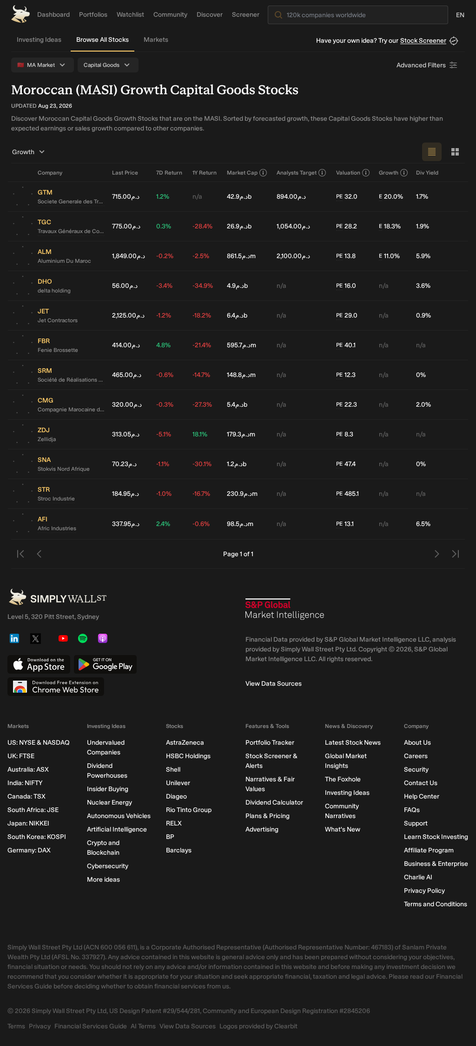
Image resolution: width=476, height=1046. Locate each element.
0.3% (163, 226)
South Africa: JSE (33, 810)
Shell (173, 769)
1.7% (422, 197)
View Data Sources (273, 684)
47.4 (346, 464)
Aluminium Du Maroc (64, 261)
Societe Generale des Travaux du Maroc (71, 201)
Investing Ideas (39, 40)
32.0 (346, 197)
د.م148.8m (241, 375)
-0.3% (164, 405)
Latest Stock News (353, 743)
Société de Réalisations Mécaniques (71, 380)
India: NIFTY (24, 783)
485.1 (347, 494)
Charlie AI (418, 877)
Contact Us (420, 783)
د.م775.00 (126, 226)
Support (416, 823)
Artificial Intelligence (117, 829)
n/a (197, 197)
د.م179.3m (241, 434)
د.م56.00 (125, 286)
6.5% (423, 524)
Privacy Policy (424, 891)
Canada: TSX (26, 796)
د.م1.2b (236, 464)
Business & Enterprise (436, 864)
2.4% (163, 524)
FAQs (412, 810)
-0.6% (164, 375)
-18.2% (201, 315)
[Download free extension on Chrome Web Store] (55, 686)
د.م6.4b (237, 315)
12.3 (346, 375)
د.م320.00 (127, 405)
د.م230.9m (242, 494)
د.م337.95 (125, 524)
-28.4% (202, 226)
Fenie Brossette (58, 350)
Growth (23, 152)
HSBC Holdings (188, 756)
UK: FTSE (20, 756)
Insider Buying (107, 789)
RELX (174, 823)
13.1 (345, 524)
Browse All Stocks (102, 40)
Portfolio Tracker (269, 743)
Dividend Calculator (274, 802)
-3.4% (164, 286)
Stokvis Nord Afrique (64, 469)
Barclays (179, 850)
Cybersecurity (107, 866)
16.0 (346, 286)
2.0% (423, 405)
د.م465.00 (126, 375)
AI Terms (143, 1026)
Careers (416, 756)
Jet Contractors (58, 320)
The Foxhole (343, 779)
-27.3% (202, 405)
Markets (156, 40)
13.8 (346, 256)
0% (421, 375)
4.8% (163, 345)
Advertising (261, 829)
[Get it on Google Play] (105, 664)
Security (416, 769)
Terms (16, 1026)
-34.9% (202, 286)
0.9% (423, 315)
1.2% (162, 197)
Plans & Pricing (267, 816)
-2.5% (200, 256)
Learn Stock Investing (436, 837)
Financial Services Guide (90, 1026)
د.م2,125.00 (128, 315)
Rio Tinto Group (189, 810)
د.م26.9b (239, 226)
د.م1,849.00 (128, 256)
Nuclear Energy (109, 802)
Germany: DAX (29, 850)
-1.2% (163, 315)
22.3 (346, 405)
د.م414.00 (126, 345)
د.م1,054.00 (293, 226)
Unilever (178, 783)
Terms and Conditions (435, 904)
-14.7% (201, 375)
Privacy (40, 1026)
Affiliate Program (429, 850)
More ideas (103, 880)
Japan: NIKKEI (28, 823)
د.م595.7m (241, 345)
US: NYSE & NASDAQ (38, 743)
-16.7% (201, 494)
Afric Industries (57, 528)
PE (339, 196)
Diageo (176, 796)
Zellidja (47, 439)
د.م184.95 (125, 494)
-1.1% (162, 464)
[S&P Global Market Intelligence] (284, 612)
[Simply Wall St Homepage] (20, 14)
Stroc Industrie (56, 498)
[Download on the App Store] (38, 664)
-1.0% (164, 494)
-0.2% (164, 256)
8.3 (344, 434)
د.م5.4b (237, 405)
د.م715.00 (125, 197)
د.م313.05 (125, 434)
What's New (342, 829)
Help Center (421, 796)
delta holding (54, 290)
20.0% (391, 197)
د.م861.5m (241, 256)
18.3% (390, 226)
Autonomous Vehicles (119, 816)
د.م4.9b (237, 286)
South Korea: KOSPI (36, 837)
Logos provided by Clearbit (258, 1026)
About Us (417, 743)
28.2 (346, 226)
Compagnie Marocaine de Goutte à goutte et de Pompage (71, 409)
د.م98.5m (240, 524)
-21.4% (201, 345)
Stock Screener (423, 41)
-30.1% (202, 464)
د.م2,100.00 (293, 256)
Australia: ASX (28, 769)
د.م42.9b (239, 197)
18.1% (199, 434)
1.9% (422, 226)
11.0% (389, 256)
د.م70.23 (124, 464)
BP (170, 837)
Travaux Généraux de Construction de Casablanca (71, 231)
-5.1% (163, 434)
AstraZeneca (185, 743)
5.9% (423, 256)
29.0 (346, 315)
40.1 (346, 345)
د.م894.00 (291, 197)
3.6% (423, 286)
